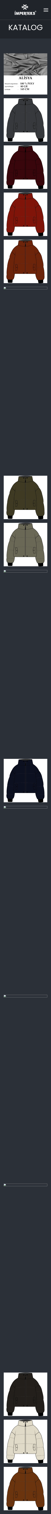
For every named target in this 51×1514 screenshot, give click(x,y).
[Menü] (46, 10)
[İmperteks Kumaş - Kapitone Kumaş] (25, 10)
